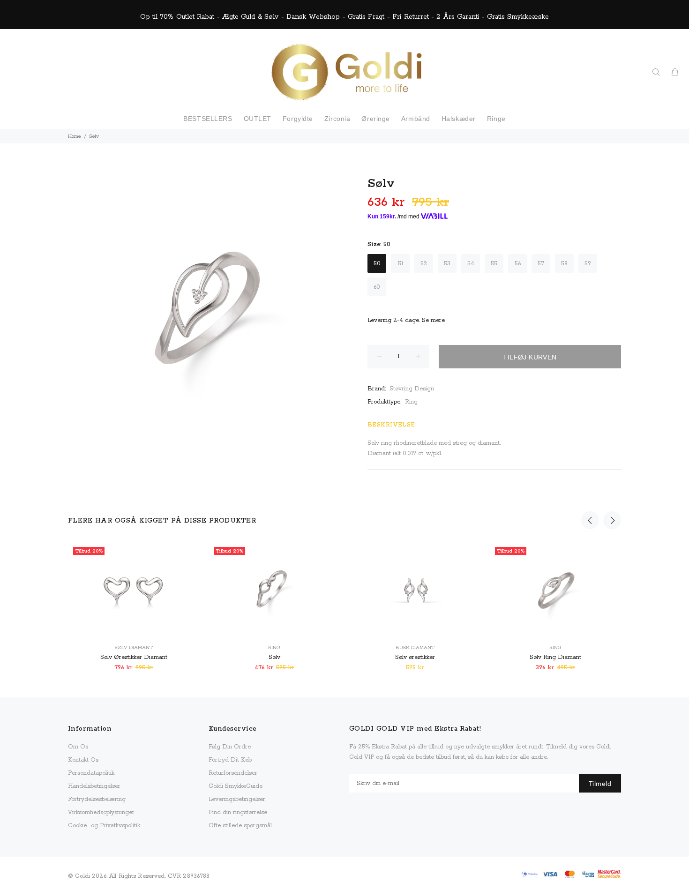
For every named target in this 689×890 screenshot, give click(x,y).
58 (564, 263)
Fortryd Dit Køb (230, 759)
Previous (590, 520)
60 (377, 287)
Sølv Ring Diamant (555, 657)
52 (423, 263)
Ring (411, 401)
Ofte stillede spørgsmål (240, 825)
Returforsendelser (233, 773)
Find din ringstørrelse (238, 812)
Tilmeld (600, 783)
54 (470, 263)
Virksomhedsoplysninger (101, 812)
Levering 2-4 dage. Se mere (406, 320)
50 (377, 263)
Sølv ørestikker (415, 657)
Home (74, 136)
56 (518, 263)
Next (612, 520)
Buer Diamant (415, 647)
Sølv (274, 657)
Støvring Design (411, 388)
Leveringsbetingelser (237, 799)
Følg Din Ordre (230, 746)
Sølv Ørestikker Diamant (133, 657)
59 (587, 263)
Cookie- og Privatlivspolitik (104, 825)
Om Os (78, 746)
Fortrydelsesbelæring (97, 799)
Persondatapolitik (91, 773)
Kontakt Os (83, 759)
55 (494, 263)
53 (447, 263)
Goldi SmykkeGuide (235, 786)
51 (400, 263)
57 (541, 263)
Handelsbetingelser (94, 786)
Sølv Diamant (133, 647)
